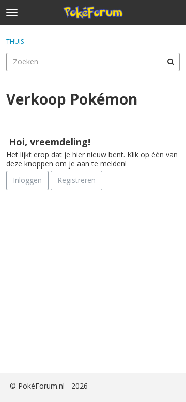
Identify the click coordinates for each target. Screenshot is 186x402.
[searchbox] (93, 62)
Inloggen (27, 180)
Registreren (76, 180)
